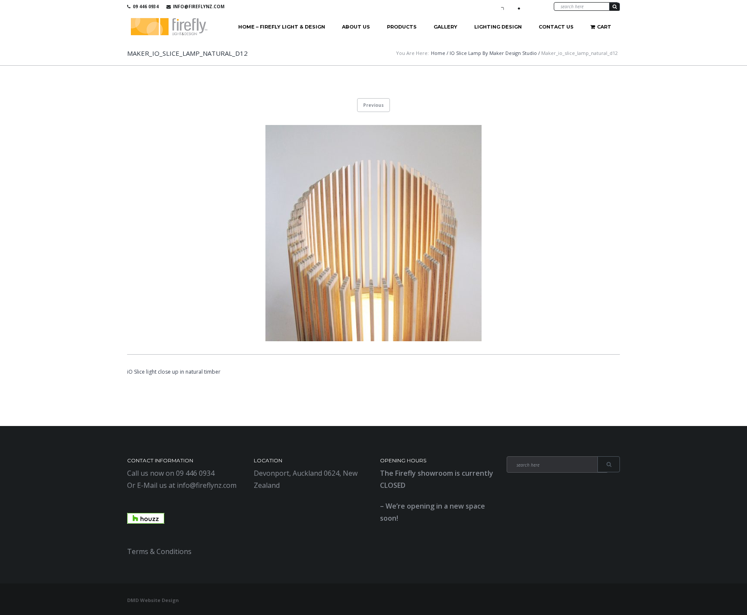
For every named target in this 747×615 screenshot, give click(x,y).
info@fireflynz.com (198, 6)
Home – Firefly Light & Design (281, 27)
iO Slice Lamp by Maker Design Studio (493, 53)
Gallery (445, 27)
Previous (373, 105)
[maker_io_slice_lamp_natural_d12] (373, 233)
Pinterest (529, 6)
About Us (356, 27)
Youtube (517, 6)
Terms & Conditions (159, 551)
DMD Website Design (153, 600)
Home (438, 53)
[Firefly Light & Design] (169, 27)
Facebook (504, 6)
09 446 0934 (146, 6)
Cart (604, 27)
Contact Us (556, 27)
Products (402, 27)
